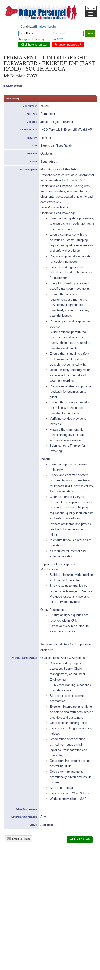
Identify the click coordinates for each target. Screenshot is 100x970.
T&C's (60, 39)
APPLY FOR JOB (80, 839)
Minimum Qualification (24, 816)
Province (32, 153)
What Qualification (26, 809)
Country (32, 161)
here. (51, 650)
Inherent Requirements (24, 658)
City (34, 145)
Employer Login (45, 26)
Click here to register (34, 44)
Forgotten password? (67, 44)
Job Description (28, 169)
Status (33, 825)
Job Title (32, 122)
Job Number (30, 106)
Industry (32, 137)
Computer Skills (28, 129)
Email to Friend (21, 838)
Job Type (32, 113)
